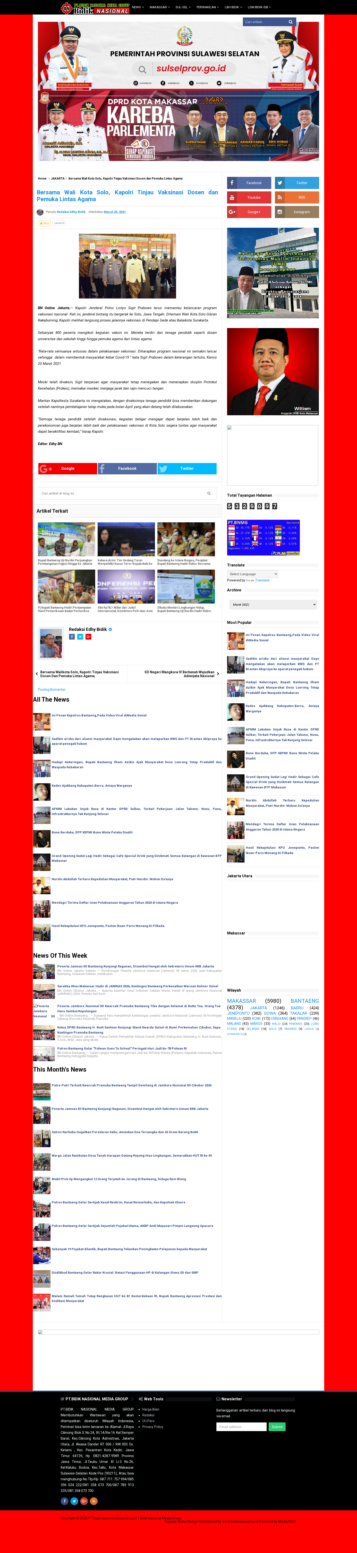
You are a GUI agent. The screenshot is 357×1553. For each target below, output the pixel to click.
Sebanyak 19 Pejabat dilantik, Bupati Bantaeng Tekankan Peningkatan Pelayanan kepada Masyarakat (129, 1249)
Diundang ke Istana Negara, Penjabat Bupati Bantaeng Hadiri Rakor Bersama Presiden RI (183, 564)
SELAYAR (252, 1029)
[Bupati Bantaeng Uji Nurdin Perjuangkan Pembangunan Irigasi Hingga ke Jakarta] (66, 539)
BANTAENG (305, 1001)
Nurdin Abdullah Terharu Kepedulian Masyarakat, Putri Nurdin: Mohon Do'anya (112, 879)
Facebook (127, 468)
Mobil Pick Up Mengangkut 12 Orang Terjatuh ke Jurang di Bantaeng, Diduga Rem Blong (119, 1179)
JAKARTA (58, 178)
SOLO (273, 1029)
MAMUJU (234, 1018)
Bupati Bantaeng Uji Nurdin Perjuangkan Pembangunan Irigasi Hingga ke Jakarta (65, 562)
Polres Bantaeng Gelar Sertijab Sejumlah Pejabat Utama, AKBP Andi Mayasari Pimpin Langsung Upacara (132, 1226)
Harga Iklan (150, 1409)
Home (42, 178)
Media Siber (287, 1521)
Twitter (187, 468)
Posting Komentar (52, 689)
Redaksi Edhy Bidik (88, 629)
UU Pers (148, 1421)
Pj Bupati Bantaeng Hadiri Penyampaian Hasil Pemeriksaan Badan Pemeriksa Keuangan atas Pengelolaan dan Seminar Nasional (64, 613)
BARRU (297, 1007)
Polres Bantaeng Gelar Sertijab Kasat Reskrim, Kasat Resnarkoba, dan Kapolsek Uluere (118, 1202)
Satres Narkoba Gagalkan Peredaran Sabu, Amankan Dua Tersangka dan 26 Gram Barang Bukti (125, 1132)
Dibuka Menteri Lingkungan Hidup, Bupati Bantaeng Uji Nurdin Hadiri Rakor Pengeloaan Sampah (184, 611)
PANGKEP (304, 1018)
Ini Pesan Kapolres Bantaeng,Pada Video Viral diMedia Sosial (99, 715)
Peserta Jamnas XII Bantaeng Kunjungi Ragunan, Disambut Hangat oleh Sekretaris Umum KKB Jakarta (135, 966)
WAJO (276, 1024)
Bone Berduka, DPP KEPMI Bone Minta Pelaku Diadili (92, 832)
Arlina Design (188, 1521)
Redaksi (148, 1415)
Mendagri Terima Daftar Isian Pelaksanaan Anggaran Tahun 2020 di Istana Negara (115, 902)
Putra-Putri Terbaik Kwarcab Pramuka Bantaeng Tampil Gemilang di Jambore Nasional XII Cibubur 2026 (132, 1085)
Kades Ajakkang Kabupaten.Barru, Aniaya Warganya (92, 785)
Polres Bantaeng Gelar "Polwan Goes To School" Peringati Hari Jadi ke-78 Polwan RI (122, 1048)
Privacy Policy (152, 1427)
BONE (256, 1018)
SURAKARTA (235, 1034)
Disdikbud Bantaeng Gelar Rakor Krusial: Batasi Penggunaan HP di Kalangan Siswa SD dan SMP (125, 1272)
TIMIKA (309, 1029)
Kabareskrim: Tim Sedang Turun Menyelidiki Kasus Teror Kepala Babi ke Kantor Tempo (125, 564)
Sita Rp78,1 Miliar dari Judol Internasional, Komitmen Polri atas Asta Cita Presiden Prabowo (125, 611)
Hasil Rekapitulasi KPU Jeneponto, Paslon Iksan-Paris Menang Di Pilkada (108, 926)
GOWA (270, 1013)
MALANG (234, 1024)
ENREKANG (279, 1018)
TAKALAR (298, 1013)
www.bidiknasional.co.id (240, 1521)
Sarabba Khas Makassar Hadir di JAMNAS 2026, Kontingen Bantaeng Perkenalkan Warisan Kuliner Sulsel (137, 986)
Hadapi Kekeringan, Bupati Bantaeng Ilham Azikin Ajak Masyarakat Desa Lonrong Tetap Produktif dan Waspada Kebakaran (282, 687)
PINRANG (295, 1024)
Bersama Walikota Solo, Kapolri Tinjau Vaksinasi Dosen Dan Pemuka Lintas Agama (79, 674)
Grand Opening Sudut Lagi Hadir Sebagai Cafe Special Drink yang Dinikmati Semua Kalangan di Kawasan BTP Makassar (282, 782)
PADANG (290, 1029)
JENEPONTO (238, 1013)
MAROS (256, 1024)
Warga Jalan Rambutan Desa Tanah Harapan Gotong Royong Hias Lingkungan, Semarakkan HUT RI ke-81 (132, 1155)
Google (68, 468)
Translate (262, 580)
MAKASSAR (241, 1001)
